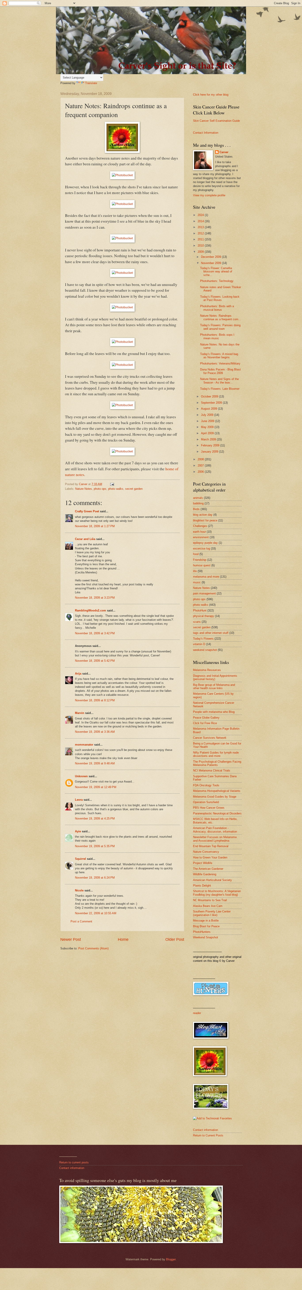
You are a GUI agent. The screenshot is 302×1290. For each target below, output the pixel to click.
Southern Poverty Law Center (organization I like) (212, 913)
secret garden (134, 488)
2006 (201, 471)
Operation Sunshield (206, 802)
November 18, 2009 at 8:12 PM (95, 700)
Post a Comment (81, 921)
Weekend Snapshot (205, 937)
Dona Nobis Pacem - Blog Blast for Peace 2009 (220, 371)
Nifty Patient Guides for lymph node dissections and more (216, 754)
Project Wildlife (202, 863)
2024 (201, 215)
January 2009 (210, 451)
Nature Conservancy (206, 851)
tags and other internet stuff (210, 632)
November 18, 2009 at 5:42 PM (95, 660)
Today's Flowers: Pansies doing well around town (220, 327)
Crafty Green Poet (87, 511)
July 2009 (207, 415)
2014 (201, 221)
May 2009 (207, 427)
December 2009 (211, 256)
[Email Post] (112, 484)
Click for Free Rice (205, 723)
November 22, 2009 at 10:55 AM (95, 913)
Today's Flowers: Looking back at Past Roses (219, 298)
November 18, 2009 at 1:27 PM (95, 526)
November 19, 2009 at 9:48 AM (95, 763)
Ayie (78, 831)
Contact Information (205, 132)
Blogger (171, 1259)
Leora (79, 799)
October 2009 (210, 396)
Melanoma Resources (207, 670)
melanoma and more (206, 576)
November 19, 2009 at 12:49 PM (95, 787)
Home (123, 939)
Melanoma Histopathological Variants (216, 791)
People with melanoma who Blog (214, 711)
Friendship (199, 559)
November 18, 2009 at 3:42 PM (95, 633)
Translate (91, 83)
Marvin (79, 713)
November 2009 (211, 263)
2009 (201, 251)
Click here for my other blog (210, 94)
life (195, 571)
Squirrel (80, 858)
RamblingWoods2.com (90, 610)
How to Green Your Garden (210, 857)
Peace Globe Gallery (206, 717)
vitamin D (199, 644)
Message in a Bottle (206, 920)
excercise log (201, 548)
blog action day (202, 514)
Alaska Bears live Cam (207, 906)
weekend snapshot (205, 650)
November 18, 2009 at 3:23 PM (95, 597)
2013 (201, 227)
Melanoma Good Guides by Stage (214, 796)
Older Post (174, 939)
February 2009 (210, 445)
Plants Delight (202, 885)
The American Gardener (208, 868)
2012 (201, 233)
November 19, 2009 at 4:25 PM (95, 818)
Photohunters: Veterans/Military (220, 363)
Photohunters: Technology (216, 281)
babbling (198, 503)
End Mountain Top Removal (210, 846)
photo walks (115, 488)
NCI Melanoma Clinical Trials (211, 770)
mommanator (84, 744)
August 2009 (209, 408)
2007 (201, 465)
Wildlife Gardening (204, 874)
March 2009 (209, 439)
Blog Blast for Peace (206, 926)
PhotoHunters (201, 931)
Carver (224, 152)
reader (197, 1013)
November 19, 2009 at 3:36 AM (95, 731)
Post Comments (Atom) (93, 948)
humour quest (201, 565)
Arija (78, 673)
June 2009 (208, 421)
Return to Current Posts (208, 1135)
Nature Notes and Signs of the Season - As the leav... (219, 380)
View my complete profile (209, 195)
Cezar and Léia (85, 539)
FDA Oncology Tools (206, 785)
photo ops (100, 488)
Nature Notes (83, 488)
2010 (201, 245)
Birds (196, 509)
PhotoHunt (199, 610)
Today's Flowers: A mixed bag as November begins (219, 355)
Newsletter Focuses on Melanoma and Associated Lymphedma (215, 838)
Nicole (79, 890)
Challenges (200, 526)
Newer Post (70, 939)
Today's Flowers (203, 638)
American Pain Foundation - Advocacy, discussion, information (215, 829)
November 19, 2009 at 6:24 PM (95, 877)
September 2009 (212, 402)
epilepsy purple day (205, 542)
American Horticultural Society (212, 880)
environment (201, 537)
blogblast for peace (205, 520)
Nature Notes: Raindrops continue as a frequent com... (220, 317)
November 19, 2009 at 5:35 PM (95, 846)
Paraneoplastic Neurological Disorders (217, 813)
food (196, 554)
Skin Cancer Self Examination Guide (216, 120)
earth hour (199, 531)
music (197, 582)
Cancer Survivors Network (209, 737)
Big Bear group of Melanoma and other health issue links (214, 686)
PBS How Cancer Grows (208, 807)
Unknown (81, 776)
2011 (201, 239)
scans (197, 621)
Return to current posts (74, 1162)
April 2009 (208, 433)
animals (198, 497)
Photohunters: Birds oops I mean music (217, 336)
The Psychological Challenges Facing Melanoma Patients (217, 763)
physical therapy (203, 616)
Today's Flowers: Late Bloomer (219, 388)
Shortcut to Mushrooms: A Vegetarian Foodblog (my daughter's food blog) (217, 892)
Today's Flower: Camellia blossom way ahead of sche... (216, 271)
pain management (204, 593)
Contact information (205, 1130)
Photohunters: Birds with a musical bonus (217, 308)
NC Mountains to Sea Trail (210, 900)
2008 (201, 459)
